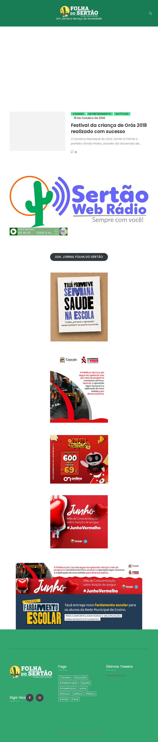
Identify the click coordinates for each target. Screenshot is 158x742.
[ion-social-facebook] (30, 698)
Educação (80, 677)
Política (90, 693)
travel (75, 699)
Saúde (64, 699)
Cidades (78, 113)
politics (78, 693)
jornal (83, 688)
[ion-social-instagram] (40, 698)
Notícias (122, 113)
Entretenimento (99, 113)
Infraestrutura (68, 688)
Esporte (85, 683)
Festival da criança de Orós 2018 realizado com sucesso (109, 128)
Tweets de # (115, 675)
